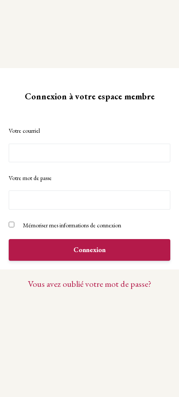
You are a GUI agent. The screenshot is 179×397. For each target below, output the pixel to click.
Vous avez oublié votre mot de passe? (89, 283)
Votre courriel (24, 131)
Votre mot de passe (30, 178)
